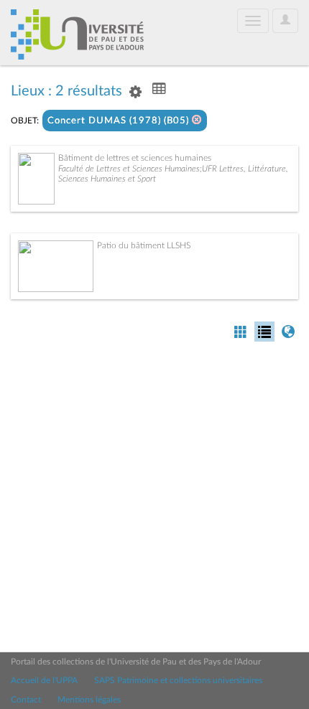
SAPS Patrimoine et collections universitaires (178, 680)
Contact (26, 699)
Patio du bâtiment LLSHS (143, 245)
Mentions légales (89, 699)
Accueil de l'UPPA (44, 680)
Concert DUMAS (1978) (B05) (119, 121)
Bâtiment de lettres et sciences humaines (134, 158)
